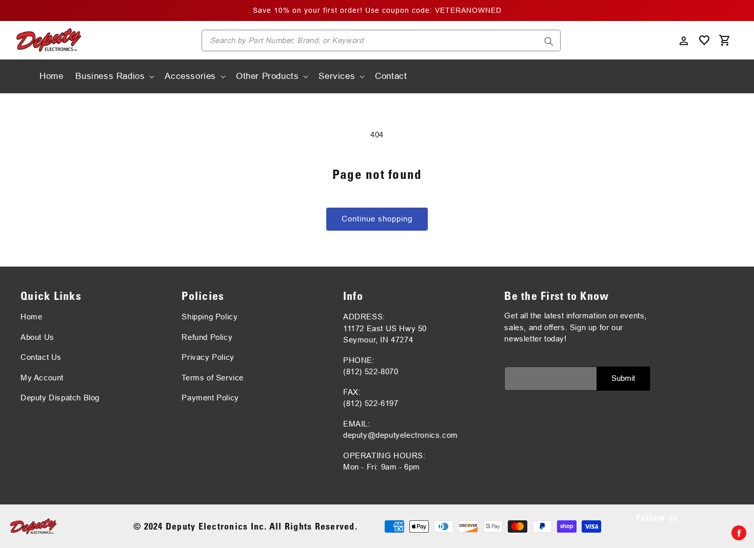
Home (31, 316)
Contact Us (41, 357)
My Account (42, 377)
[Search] (549, 41)
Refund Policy (207, 337)
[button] (113, 76)
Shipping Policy (209, 316)
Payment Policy (210, 397)
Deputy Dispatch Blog (60, 397)
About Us (37, 337)
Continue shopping (377, 218)
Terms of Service (213, 377)
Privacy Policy (208, 357)
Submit (623, 378)
